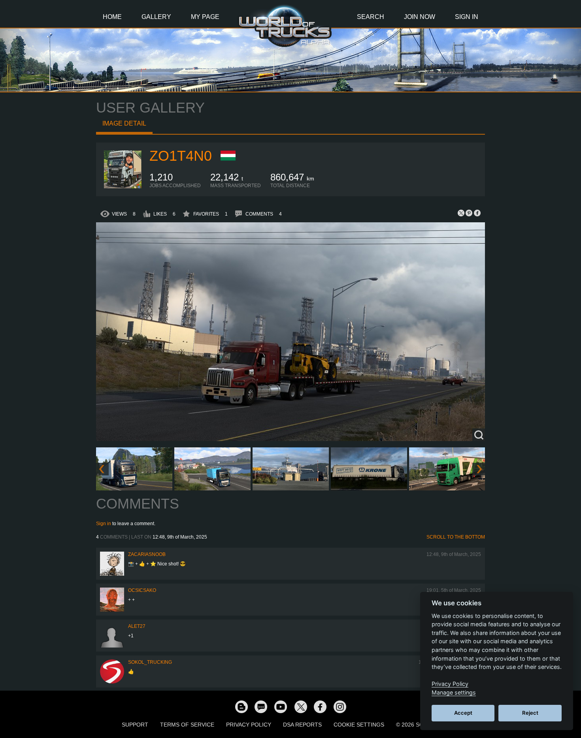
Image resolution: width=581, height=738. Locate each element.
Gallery (156, 16)
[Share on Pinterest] (469, 213)
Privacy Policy (248, 724)
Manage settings (454, 692)
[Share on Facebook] (477, 213)
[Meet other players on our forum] (261, 706)
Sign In (466, 16)
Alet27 (136, 626)
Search (370, 16)
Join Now (419, 16)
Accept (463, 713)
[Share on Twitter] (461, 213)
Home (112, 16)
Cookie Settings (359, 724)
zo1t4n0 (180, 156)
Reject (530, 713)
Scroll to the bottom (455, 537)
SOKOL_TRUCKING (150, 662)
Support (135, 724)
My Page (205, 16)
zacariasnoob (147, 554)
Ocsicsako (142, 590)
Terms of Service (187, 724)
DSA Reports (302, 724)
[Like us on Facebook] (320, 706)
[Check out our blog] (241, 706)
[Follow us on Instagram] (340, 706)
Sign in (103, 523)
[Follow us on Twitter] (300, 706)
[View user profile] (123, 187)
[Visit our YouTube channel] (281, 706)
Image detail (124, 123)
